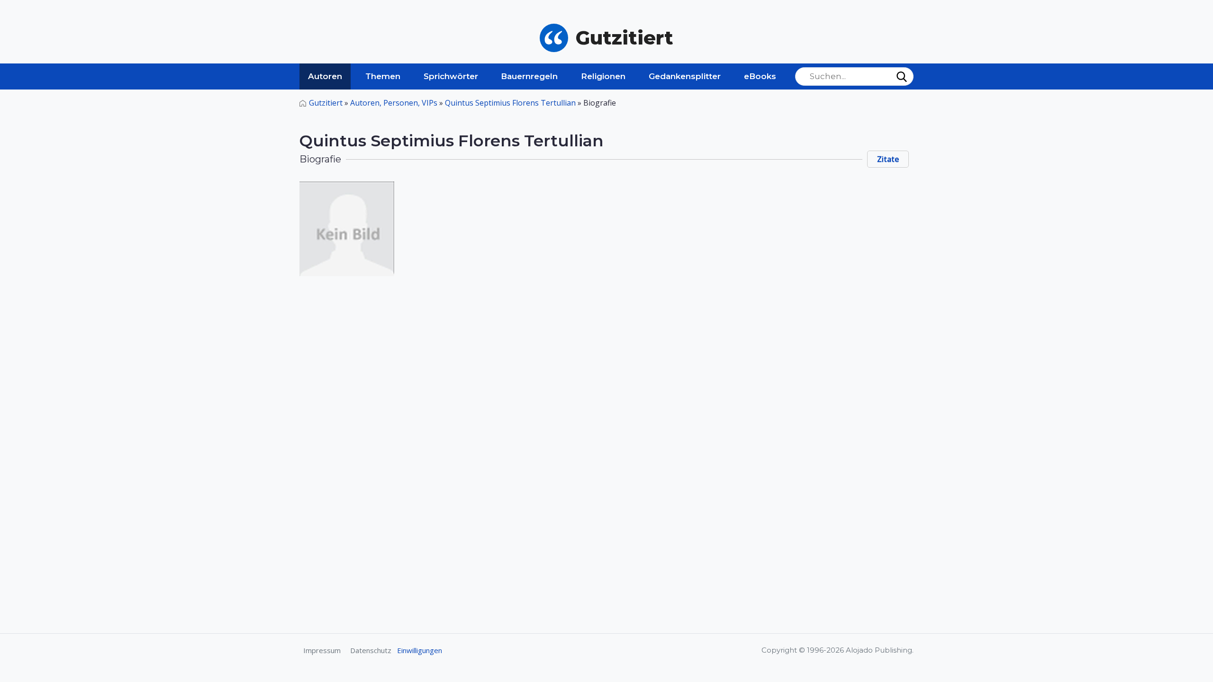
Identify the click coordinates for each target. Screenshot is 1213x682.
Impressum (322, 650)
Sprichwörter (451, 76)
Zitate (888, 159)
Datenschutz (370, 650)
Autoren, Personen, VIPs (393, 103)
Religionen (603, 76)
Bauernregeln (529, 76)
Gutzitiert (326, 103)
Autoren (325, 76)
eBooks (760, 76)
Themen (382, 76)
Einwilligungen (419, 650)
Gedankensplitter (685, 76)
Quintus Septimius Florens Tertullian (510, 103)
